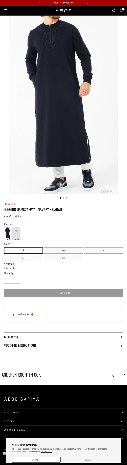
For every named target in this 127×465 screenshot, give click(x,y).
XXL (63, 258)
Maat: (8, 244)
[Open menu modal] (5, 10)
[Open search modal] (114, 10)
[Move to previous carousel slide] (115, 375)
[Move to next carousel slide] (122, 375)
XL (23, 258)
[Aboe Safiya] (63, 10)
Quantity (8, 273)
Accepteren (36, 460)
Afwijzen (88, 460)
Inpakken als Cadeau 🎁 (23, 314)
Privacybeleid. (46, 451)
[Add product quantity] (17, 280)
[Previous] (39, 3)
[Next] (87, 3)
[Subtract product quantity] (7, 280)
